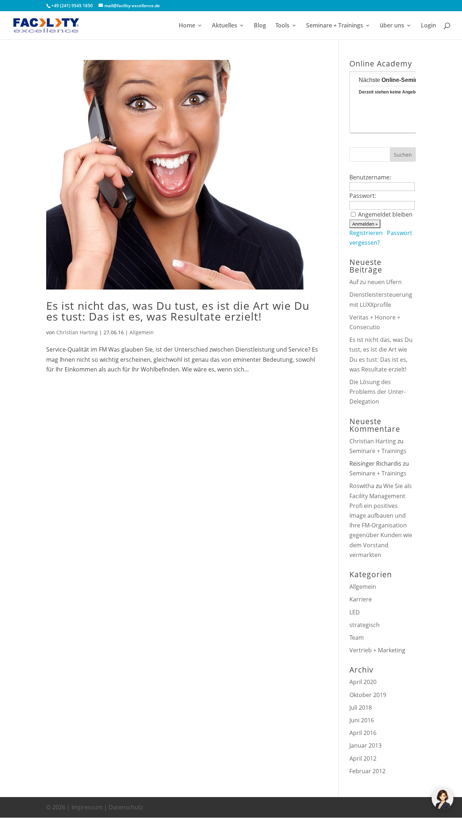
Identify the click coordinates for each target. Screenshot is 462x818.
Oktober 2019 (367, 695)
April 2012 (362, 758)
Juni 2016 (361, 720)
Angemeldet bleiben (385, 214)
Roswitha (361, 486)
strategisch (364, 625)
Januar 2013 (365, 745)
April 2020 (362, 682)
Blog (260, 26)
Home (187, 26)
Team (356, 637)
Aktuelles (224, 26)
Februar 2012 (367, 771)
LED (354, 612)
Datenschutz (126, 807)
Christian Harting (77, 332)
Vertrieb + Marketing (377, 650)
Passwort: (362, 196)
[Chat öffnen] (442, 798)
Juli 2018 (360, 708)
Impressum (87, 807)
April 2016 (362, 733)
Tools (282, 26)
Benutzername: (370, 177)
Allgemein (142, 332)
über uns (392, 26)
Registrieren (366, 233)
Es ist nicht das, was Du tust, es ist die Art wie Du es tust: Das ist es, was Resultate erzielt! (177, 311)
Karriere (360, 599)
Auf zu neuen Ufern (375, 282)
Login (428, 26)
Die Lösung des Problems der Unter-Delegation (377, 391)
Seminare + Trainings (334, 26)
